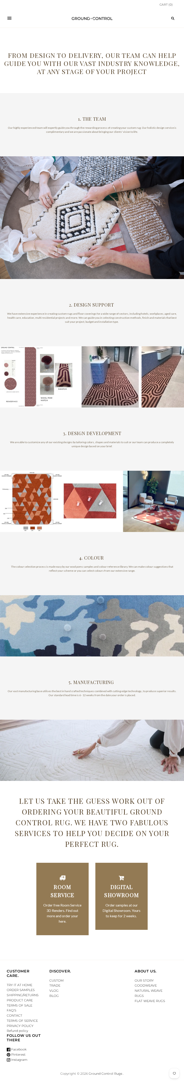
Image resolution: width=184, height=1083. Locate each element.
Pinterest (18, 1054)
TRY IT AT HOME (19, 985)
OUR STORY (144, 980)
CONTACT (14, 1015)
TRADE (54, 985)
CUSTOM (56, 980)
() (166, 4)
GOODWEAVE (146, 985)
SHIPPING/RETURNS (23, 995)
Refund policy (17, 1031)
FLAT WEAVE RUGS (150, 1001)
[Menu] (9, 18)
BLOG (54, 996)
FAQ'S (11, 1010)
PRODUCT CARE (20, 1000)
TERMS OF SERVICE (22, 1021)
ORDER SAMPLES (21, 990)
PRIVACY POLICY (20, 1026)
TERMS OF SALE (19, 1005)
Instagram (18, 1060)
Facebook (18, 1049)
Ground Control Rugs (105, 1074)
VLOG (54, 991)
